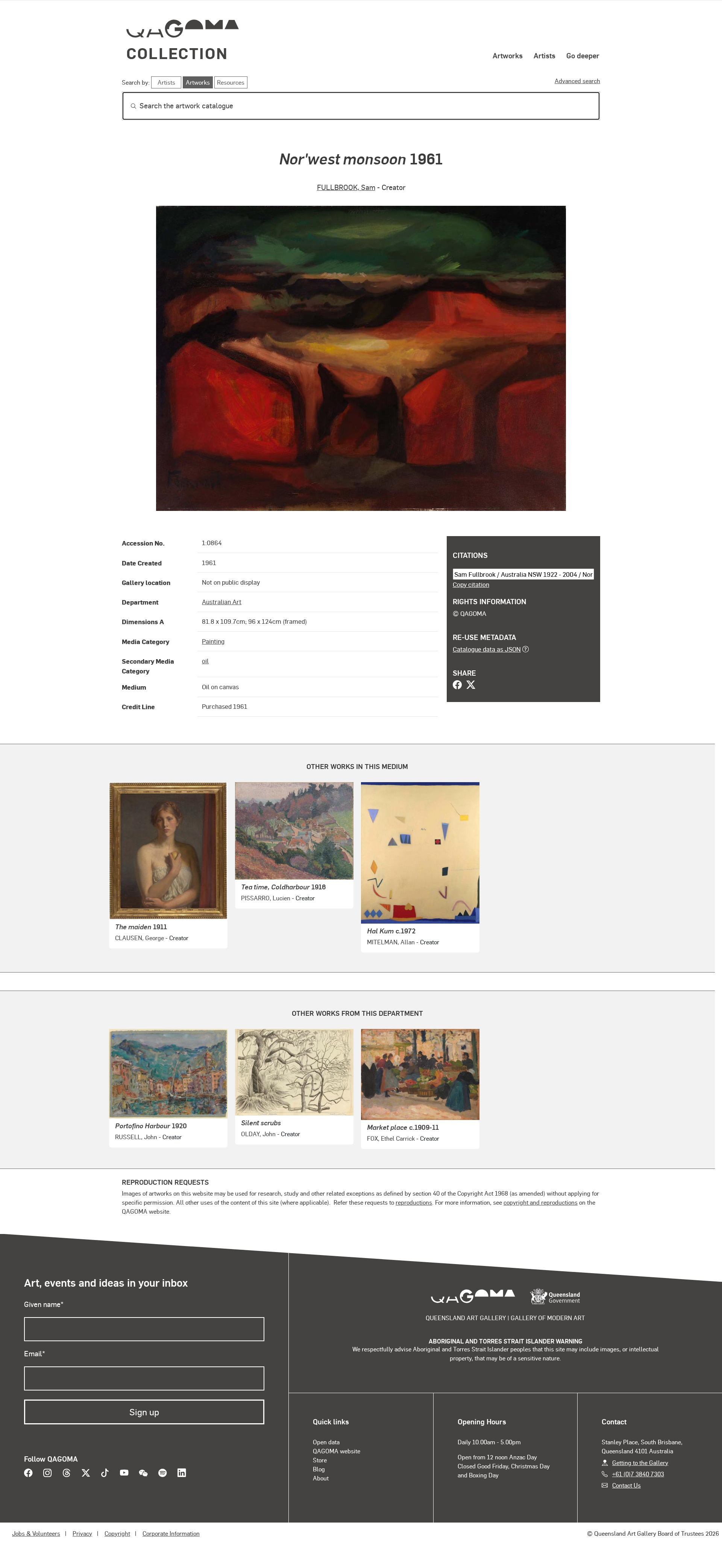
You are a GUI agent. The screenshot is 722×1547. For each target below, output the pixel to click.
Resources (230, 82)
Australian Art (221, 601)
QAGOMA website (336, 1451)
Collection (177, 53)
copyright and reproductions (541, 1202)
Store (320, 1460)
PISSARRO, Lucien (265, 898)
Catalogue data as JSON (487, 649)
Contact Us (626, 1485)
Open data (326, 1442)
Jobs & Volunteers (36, 1533)
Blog (319, 1469)
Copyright (117, 1533)
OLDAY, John (258, 1134)
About (321, 1478)
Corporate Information (171, 1533)
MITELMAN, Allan (391, 942)
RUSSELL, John (136, 1137)
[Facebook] (457, 685)
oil (205, 660)
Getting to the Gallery (640, 1462)
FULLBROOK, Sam (346, 187)
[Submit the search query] (127, 106)
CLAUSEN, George (139, 938)
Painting (213, 641)
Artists (544, 55)
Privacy (82, 1533)
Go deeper (582, 55)
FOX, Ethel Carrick (391, 1138)
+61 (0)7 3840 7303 (638, 1474)
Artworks (508, 55)
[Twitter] (470, 685)
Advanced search (577, 81)
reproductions (414, 1202)
